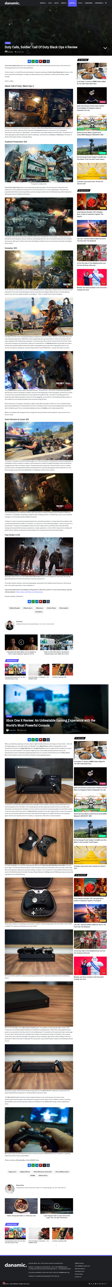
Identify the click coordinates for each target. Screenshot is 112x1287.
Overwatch (64, 608)
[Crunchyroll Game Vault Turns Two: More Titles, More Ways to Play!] (15, 670)
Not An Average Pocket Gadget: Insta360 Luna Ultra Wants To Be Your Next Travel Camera (91, 158)
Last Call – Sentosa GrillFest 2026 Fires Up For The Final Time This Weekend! (91, 240)
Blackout (40, 608)
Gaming (8, 43)
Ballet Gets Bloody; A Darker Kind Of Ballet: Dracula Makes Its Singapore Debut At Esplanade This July (90, 108)
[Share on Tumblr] (48, 61)
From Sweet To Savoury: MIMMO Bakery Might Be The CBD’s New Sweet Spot (91, 82)
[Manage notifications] (3, 1283)
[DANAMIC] (12, 3)
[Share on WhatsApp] (33, 61)
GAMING (72, 3)
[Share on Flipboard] (40, 61)
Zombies (39, 612)
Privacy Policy (79, 1274)
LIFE (49, 3)
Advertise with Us (80, 1268)
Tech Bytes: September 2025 (59, 677)
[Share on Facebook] (29, 61)
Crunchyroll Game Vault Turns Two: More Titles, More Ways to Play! (15, 678)
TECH (79, 3)
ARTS (56, 3)
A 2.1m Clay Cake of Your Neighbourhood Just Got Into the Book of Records (91, 264)
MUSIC (63, 3)
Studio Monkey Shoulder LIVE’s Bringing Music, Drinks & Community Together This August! (90, 214)
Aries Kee (10, 52)
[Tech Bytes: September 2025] (62, 670)
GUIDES (42, 3)
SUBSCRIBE (98, 3)
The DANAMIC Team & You (82, 1266)
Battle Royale (15, 608)
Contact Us (78, 1276)
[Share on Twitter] (44, 61)
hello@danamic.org (64, 1272)
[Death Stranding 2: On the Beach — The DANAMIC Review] (38, 670)
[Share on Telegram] (36, 61)
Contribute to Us (79, 1271)
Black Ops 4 (28, 608)
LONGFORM (88, 3)
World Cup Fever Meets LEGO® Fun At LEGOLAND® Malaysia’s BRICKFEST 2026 (90, 133)
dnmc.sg (57, 1276)
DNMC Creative (79, 1263)
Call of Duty (52, 608)
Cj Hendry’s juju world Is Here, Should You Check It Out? (90, 182)
